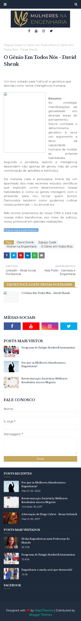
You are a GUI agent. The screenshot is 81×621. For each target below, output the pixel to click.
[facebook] (29, 31)
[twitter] (51, 31)
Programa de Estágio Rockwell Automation (48, 347)
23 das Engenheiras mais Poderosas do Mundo (45, 540)
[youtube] (36, 31)
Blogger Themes (40, 614)
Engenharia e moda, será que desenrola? (46, 569)
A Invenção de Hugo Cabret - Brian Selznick (49, 514)
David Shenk (25, 242)
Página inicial (12, 45)
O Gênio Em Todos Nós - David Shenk (45, 293)
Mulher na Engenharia (21, 246)
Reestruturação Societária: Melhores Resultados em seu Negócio (44, 380)
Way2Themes (44, 610)
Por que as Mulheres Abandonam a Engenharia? (43, 364)
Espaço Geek (47, 242)
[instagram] (43, 31)
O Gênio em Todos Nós (39, 45)
